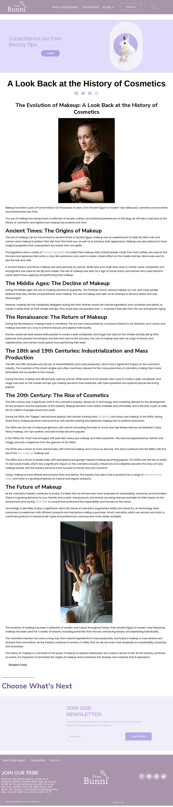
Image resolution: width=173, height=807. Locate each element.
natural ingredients (54, 252)
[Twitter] (163, 776)
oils (102, 308)
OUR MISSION (90, 7)
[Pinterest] (156, 776)
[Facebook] (149, 776)
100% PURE (41, 501)
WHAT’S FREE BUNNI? (65, 7)
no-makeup (26, 453)
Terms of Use (118, 802)
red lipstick (104, 416)
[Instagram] (141, 776)
